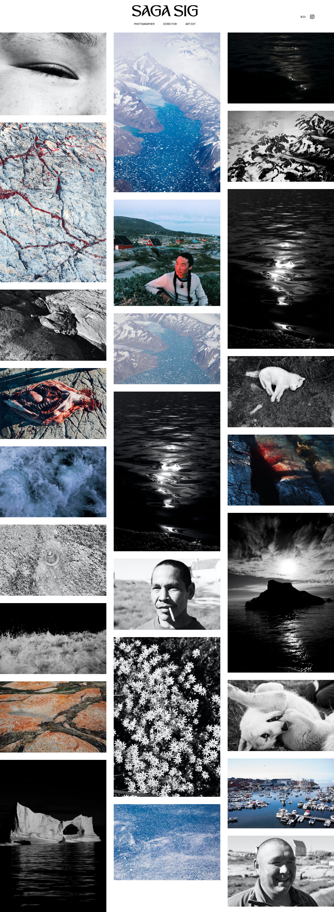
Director (170, 24)
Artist (190, 24)
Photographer (144, 24)
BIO (303, 17)
